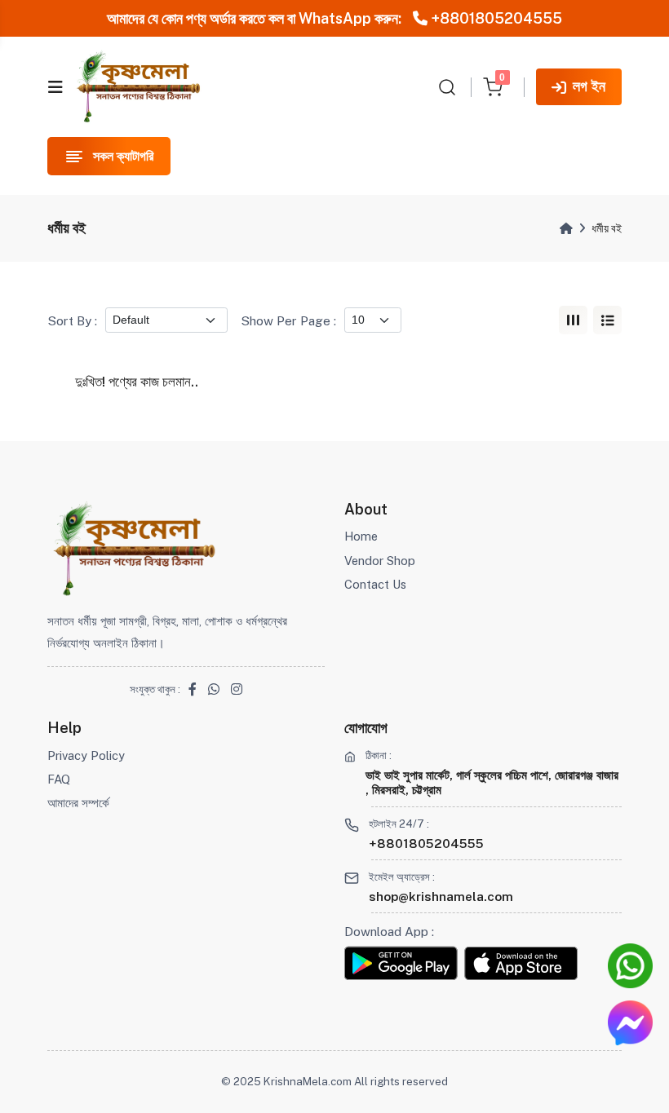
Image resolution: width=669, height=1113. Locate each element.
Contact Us (375, 584)
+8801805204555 (495, 18)
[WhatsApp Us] (630, 965)
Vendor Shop (379, 561)
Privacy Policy (86, 755)
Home (361, 536)
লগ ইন (589, 86)
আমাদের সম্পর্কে (78, 803)
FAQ (58, 779)
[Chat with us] (630, 1022)
